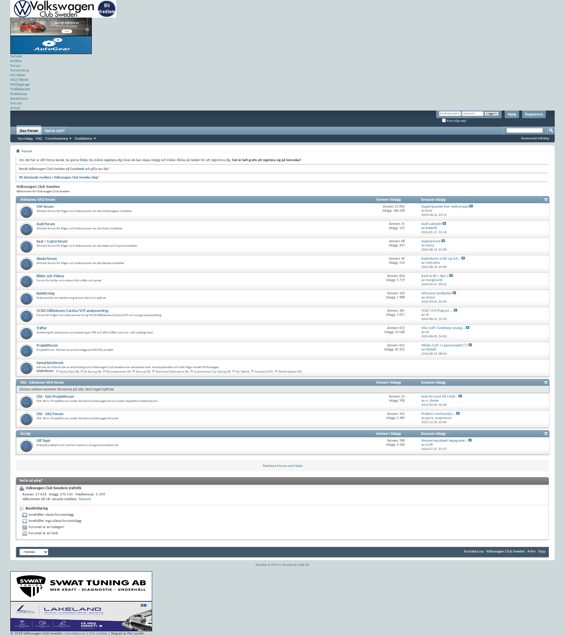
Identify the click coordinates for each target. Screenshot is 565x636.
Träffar (41, 328)
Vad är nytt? (55, 131)
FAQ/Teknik (19, 80)
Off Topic (43, 441)
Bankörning (45, 294)
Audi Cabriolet (431, 224)
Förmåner (18, 75)
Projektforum (47, 346)
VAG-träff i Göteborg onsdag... (443, 328)
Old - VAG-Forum (50, 414)
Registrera (534, 114)
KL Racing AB (92, 371)
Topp (542, 551)
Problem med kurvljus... (438, 414)
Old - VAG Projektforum (55, 397)
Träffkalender (20, 89)
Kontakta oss (474, 551)
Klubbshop (18, 94)
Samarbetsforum (50, 363)
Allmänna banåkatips (436, 293)
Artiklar (16, 61)
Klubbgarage (20, 84)
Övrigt (25, 434)
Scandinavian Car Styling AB (212, 371)
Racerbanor (19, 99)
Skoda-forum (46, 259)
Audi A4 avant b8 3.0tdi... (439, 396)
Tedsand (84, 499)
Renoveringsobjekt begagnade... (444, 441)
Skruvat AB (143, 371)
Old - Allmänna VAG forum (42, 382)
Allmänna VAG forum (37, 200)
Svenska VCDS (264, 371)
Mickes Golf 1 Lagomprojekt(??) (444, 345)
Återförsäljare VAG (290, 371)
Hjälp (512, 114)
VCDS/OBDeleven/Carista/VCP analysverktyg (72, 311)
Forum (15, 66)
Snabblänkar (83, 138)
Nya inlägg (25, 138)
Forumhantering (56, 138)
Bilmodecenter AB (118, 371)
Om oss (16, 103)
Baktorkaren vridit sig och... (441, 259)
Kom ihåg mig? (456, 120)
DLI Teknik (242, 371)
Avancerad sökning (535, 138)
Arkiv (531, 551)
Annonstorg (19, 70)
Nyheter (16, 56)
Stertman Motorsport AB (172, 371)
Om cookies (98, 633)
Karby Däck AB (69, 371)
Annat (15, 108)
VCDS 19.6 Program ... (437, 311)
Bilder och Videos (50, 276)
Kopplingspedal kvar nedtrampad (444, 206)
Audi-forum (45, 224)
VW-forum (45, 207)
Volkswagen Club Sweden (505, 551)
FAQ (39, 138)
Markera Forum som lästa (283, 466)
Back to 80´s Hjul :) (434, 276)
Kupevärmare (431, 241)
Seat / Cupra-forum (52, 241)
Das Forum (29, 131)
